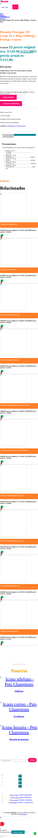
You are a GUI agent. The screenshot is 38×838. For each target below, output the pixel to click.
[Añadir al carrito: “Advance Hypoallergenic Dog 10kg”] (2, 507)
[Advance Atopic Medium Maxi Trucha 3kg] (13, 445)
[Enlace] (12, 15)
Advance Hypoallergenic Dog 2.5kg (12, 541)
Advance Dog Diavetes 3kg (9, 631)
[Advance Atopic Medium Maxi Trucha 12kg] (13, 400)
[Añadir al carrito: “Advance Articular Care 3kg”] (2, 371)
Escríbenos (19, 716)
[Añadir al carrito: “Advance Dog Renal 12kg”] (2, 235)
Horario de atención (19, 739)
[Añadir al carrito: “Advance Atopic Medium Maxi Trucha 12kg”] (2, 416)
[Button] (1, 237)
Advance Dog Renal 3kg (9, 269)
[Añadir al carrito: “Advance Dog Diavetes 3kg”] (2, 642)
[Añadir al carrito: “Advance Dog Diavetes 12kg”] (2, 597)
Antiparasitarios (11, 126)
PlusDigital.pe (23, 814)
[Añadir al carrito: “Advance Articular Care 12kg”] (2, 326)
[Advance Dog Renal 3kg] (13, 264)
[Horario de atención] (19, 730)
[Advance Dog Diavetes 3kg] (13, 626)
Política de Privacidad (25, 797)
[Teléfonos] (19, 681)
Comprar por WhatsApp (11, 103)
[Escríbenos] (19, 707)
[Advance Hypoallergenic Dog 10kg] (13, 490)
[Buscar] (15, 6)
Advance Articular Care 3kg (10, 360)
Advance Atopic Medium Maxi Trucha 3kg (14, 450)
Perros (23, 126)
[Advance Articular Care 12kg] (13, 310)
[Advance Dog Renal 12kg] (13, 219)
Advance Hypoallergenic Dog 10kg (12, 495)
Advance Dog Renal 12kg (9, 224)
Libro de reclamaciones (25, 795)
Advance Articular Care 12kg (10, 314)
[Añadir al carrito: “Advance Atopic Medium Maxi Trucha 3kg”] (2, 461)
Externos (18, 126)
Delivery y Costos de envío (25, 802)
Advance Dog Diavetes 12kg (10, 586)
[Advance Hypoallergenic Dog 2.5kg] (13, 536)
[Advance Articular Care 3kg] (13, 355)
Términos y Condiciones (25, 800)
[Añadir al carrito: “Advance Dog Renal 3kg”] (2, 280)
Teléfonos (19, 691)
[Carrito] (12, 25)
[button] (19, 103)
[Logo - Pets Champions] (5, 16)
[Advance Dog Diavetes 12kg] (13, 581)
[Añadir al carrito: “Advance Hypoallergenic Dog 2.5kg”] (2, 552)
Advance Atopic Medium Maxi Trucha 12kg (15, 405)
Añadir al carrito (8, 97)
